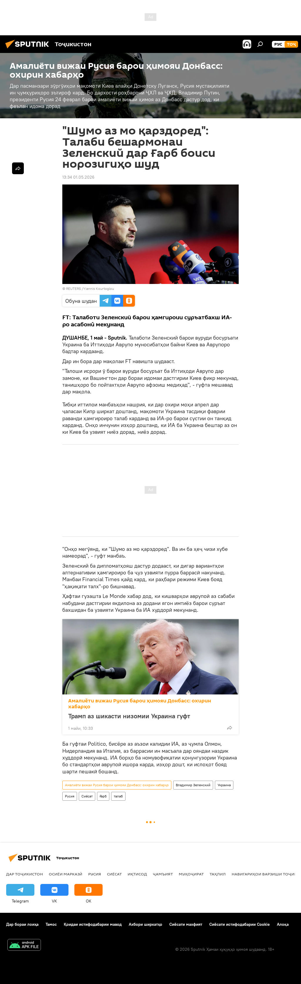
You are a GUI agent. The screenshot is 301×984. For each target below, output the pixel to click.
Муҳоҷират (191, 874)
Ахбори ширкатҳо (145, 924)
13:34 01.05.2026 (78, 177)
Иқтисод (137, 874)
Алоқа (283, 924)
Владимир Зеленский (193, 785)
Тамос (51, 924)
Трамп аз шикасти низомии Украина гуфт (129, 716)
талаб (118, 796)
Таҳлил (218, 874)
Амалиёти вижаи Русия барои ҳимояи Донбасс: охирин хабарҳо (139, 703)
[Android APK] (24, 945)
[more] (229, 728)
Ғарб (103, 796)
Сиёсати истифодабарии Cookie (239, 924)
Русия (69, 796)
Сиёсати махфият (185, 924)
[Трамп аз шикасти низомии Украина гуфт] (150, 656)
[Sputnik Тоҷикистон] (29, 49)
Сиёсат (87, 796)
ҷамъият (163, 874)
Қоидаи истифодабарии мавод (93, 924)
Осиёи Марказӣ (65, 874)
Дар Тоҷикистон (24, 874)
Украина (224, 785)
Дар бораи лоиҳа (22, 924)
